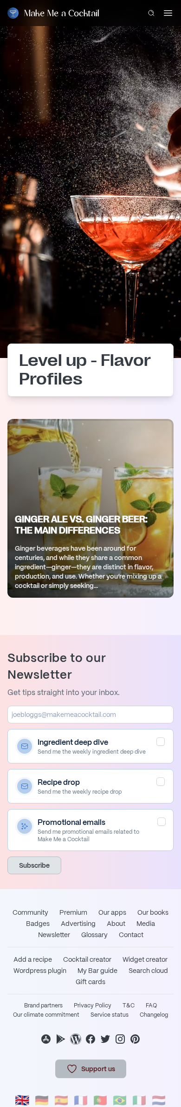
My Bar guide (97, 970)
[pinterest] (135, 1039)
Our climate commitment (46, 1015)
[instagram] (120, 1039)
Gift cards (90, 982)
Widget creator (145, 959)
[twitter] (105, 1039)
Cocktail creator (87, 959)
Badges (38, 923)
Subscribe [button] (34, 865)
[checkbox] (160, 741)
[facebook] (90, 1039)
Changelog (154, 1015)
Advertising (78, 923)
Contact (131, 935)
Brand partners (43, 1005)
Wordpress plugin (39, 970)
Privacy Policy (92, 1005)
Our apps (112, 912)
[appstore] (46, 1039)
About (116, 923)
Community (30, 912)
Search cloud (148, 970)
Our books (152, 912)
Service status (109, 1015)
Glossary (94, 935)
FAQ (151, 1005)
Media (145, 923)
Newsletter (54, 935)
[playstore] (60, 1039)
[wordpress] (75, 1039)
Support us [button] (98, 1069)
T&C (129, 1005)
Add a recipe (32, 959)
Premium (73, 912)
